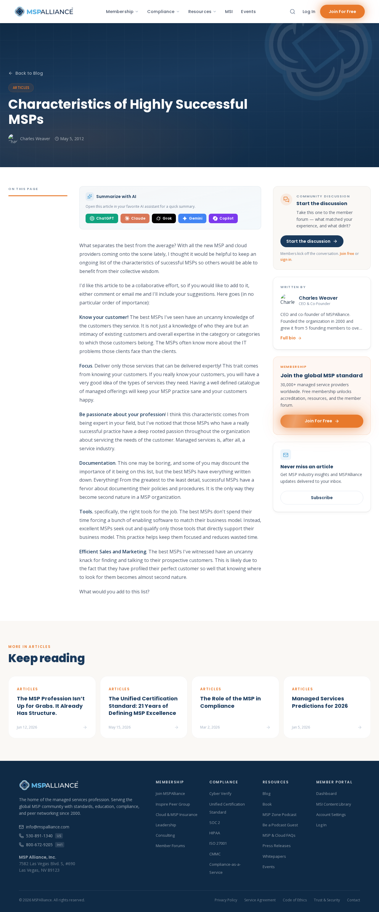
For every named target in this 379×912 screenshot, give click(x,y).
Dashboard (326, 793)
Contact (353, 900)
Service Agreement (260, 900)
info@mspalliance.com (47, 827)
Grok (167, 218)
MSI (229, 12)
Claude (138, 218)
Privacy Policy (226, 900)
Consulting (165, 835)
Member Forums (170, 845)
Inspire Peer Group (173, 804)
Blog (266, 793)
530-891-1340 (43, 835)
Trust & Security (327, 900)
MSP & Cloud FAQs (279, 835)
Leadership (166, 825)
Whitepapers (274, 856)
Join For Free (342, 12)
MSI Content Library (333, 804)
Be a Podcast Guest (280, 825)
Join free (347, 253)
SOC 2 (214, 822)
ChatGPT (105, 218)
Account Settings (331, 814)
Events (248, 12)
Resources (199, 12)
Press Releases (277, 845)
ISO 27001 (218, 843)
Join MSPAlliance (170, 793)
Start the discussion (308, 241)
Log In (309, 12)
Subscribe (322, 498)
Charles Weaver (35, 138)
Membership (120, 12)
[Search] (292, 11)
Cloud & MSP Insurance (176, 814)
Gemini (195, 218)
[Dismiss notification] (120, 872)
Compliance (160, 12)
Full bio (288, 338)
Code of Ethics (295, 900)
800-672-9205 (44, 844)
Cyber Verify (220, 793)
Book (267, 804)
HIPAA (214, 833)
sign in (285, 259)
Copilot (226, 218)
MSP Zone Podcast (279, 814)
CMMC (215, 854)
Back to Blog (29, 73)
